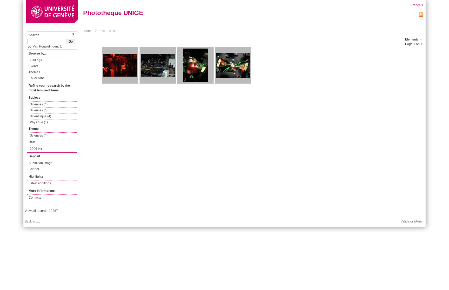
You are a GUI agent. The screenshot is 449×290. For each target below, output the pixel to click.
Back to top (32, 221)
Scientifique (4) (40, 116)
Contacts (35, 197)
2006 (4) (36, 149)
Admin (419, 221)
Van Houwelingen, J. (47, 46)
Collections (36, 78)
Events (33, 66)
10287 (53, 211)
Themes (34, 72)
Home (88, 31)
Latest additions (40, 183)
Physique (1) (39, 122)
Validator (407, 221)
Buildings (35, 60)
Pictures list (108, 31)
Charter (34, 169)
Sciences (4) (39, 104)
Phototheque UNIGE (113, 12)
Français (417, 5)
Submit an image (40, 163)
